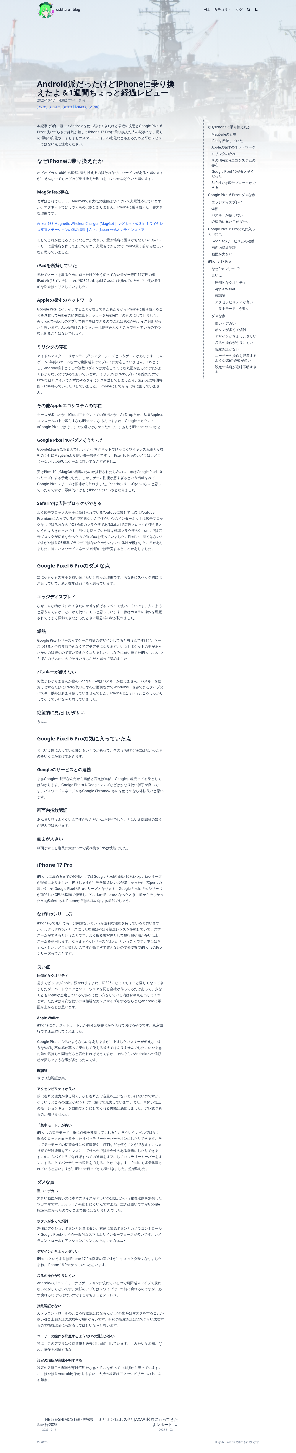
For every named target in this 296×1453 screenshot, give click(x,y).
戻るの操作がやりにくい (234, 342)
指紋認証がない (227, 349)
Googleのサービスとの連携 (233, 241)
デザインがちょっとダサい (236, 336)
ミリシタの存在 (223, 153)
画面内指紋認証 (223, 247)
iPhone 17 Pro (219, 261)
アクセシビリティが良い (234, 302)
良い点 (216, 275)
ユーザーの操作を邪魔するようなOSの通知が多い (236, 358)
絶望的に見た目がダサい (230, 221)
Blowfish (230, 1442)
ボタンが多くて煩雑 (230, 329)
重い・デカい (225, 323)
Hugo (218, 1442)
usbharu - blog (68, 9)
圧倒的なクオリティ (230, 282)
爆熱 (214, 208)
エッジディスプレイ (227, 202)
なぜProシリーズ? (225, 268)
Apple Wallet (225, 289)
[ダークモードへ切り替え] (256, 9)
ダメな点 (218, 315)
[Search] (248, 9)
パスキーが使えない (227, 215)
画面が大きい (221, 254)
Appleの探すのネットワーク (233, 147)
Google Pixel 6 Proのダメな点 (231, 194)
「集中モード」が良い (232, 308)
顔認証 (220, 295)
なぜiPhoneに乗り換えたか (229, 127)
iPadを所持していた (227, 140)
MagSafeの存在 (223, 134)
